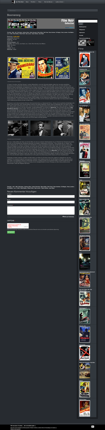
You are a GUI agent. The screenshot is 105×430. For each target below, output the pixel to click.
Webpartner (82, 29)
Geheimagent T (83, 308)
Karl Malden (71, 32)
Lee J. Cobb (9, 33)
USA (13, 32)
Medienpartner (82, 26)
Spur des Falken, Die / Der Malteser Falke (85, 290)
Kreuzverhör (82, 345)
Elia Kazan (19, 32)
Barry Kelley (40, 32)
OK (93, 426)
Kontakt (81, 35)
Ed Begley (58, 32)
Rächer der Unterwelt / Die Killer (87, 362)
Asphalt (81, 142)
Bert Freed (46, 32)
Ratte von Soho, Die (84, 199)
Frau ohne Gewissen (84, 124)
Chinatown (82, 161)
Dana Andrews (52, 32)
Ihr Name (9, 194)
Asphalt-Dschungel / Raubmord (87, 272)
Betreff (8, 199)
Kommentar (10, 205)
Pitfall (80, 180)
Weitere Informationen (15, 429)
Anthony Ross (26, 32)
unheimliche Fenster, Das (85, 217)
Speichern (11, 232)
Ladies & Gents (59, 2)
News (27, 2)
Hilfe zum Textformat (69, 216)
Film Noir (33, 2)
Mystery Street (82, 399)
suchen (80, 24)
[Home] (14, 2)
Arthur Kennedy (33, 32)
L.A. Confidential (83, 105)
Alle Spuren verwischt (84, 235)
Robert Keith (22, 33)
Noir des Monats (48, 2)
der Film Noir (20, 2)
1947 (16, 32)
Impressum (82, 32)
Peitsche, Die (82, 326)
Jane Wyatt (41, 33)
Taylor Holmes (35, 33)
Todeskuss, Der (83, 69)
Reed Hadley (16, 33)
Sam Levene (28, 33)
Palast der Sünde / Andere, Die (86, 52)
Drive (80, 253)
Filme (39, 2)
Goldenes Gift (82, 87)
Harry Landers (64, 32)
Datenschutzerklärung (84, 38)
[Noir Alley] (90, 42)
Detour (81, 380)
